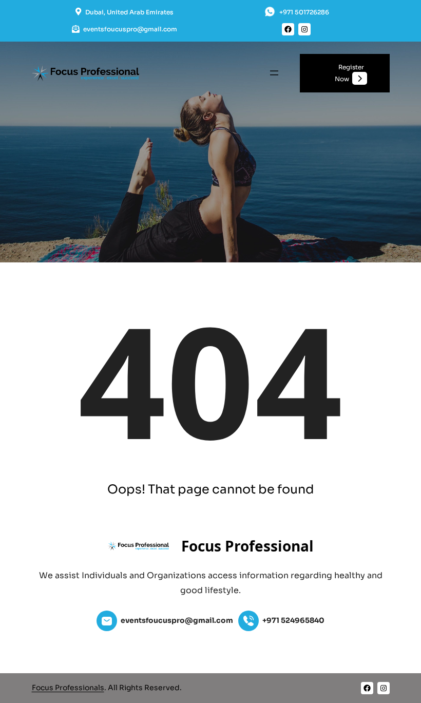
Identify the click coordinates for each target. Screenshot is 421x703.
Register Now (349, 73)
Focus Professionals (68, 687)
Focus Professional (247, 546)
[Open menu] (274, 73)
